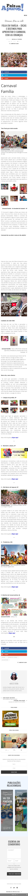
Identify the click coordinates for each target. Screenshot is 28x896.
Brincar (8, 21)
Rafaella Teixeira (17, 39)
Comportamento (8, 794)
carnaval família (5, 660)
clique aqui (14, 437)
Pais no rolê (18, 21)
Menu (25, 15)
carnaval (3, 657)
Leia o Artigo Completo (6, 828)
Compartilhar (15, 43)
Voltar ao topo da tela (13, 891)
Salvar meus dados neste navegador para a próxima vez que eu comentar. (14, 867)
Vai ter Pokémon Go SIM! (7, 801)
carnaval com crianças (12, 657)
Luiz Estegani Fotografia (6, 506)
